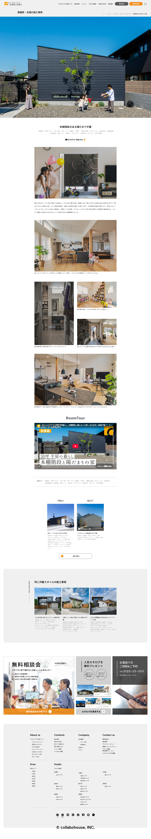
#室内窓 (105, 625)
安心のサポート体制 (37, 754)
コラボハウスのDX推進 (109, 753)
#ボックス (90, 133)
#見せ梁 (49, 546)
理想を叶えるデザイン (37, 744)
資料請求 (105, 741)
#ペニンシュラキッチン (68, 631)
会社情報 (80, 739)
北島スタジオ (59, 797)
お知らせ (80, 747)
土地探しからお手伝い (37, 751)
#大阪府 (92, 622)
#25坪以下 (93, 535)
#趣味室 (97, 537)
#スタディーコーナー (65, 541)
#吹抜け (114, 629)
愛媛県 (116, 13)
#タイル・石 (83, 624)
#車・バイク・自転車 (67, 131)
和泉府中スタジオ (84, 780)
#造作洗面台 (69, 542)
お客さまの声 (102, 4)
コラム (80, 750)
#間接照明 (93, 539)
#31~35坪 (53, 620)
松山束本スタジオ (84, 797)
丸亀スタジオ (83, 789)
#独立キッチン (46, 623)
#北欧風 (64, 629)
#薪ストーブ (60, 539)
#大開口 (69, 625)
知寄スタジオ (108, 786)
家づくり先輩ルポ (59, 744)
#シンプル (37, 628)
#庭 (69, 546)
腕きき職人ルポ (58, 746)
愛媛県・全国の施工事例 (125, 13)
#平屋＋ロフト (48, 131)
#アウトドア (83, 627)
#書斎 (101, 537)
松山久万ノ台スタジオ (85, 799)
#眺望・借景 (66, 624)
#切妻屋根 (84, 535)
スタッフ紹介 (83, 742)
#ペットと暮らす (63, 537)
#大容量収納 (110, 131)
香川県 (33, 778)
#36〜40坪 (65, 535)
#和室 (91, 629)
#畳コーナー (60, 133)
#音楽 (98, 535)
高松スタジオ (83, 786)
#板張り (100, 625)
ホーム (104, 13)
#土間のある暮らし (52, 539)
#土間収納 (53, 133)
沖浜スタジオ (59, 799)
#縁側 (74, 624)
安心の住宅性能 (35, 747)
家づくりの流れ (35, 756)
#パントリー (62, 542)
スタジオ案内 (92, 4)
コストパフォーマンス (37, 749)
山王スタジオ (59, 774)
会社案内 (110, 4)
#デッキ (49, 548)
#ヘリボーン (45, 621)
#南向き (56, 544)
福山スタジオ (108, 774)
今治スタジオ (83, 802)
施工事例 (77, 4)
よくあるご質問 (58, 751)
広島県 (104, 772)
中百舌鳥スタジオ (84, 778)
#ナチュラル (75, 133)
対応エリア (110, 13)
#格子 (78, 624)
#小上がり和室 (86, 539)
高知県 (33, 781)
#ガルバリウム (94, 131)
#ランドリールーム (39, 627)
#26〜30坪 (57, 131)
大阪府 (33, 773)
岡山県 (33, 776)
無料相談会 (106, 739)
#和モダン (69, 629)
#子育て (77, 131)
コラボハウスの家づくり (65, 4)
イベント (84, 4)
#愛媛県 (40, 131)
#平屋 (60, 535)
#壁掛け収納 (84, 131)
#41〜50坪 (80, 622)
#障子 (70, 624)
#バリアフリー (103, 624)
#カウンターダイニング (95, 627)
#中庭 (65, 546)
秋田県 (33, 771)
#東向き (68, 133)
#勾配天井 (83, 133)
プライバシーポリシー (109, 744)
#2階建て (47, 620)
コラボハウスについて (37, 742)
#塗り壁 (49, 541)
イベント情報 (58, 749)
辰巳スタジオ (59, 789)
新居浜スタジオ (84, 804)
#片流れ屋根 (98, 133)
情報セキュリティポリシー (110, 746)
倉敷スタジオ (59, 786)
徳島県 (33, 783)
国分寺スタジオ (84, 791)
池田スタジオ (83, 775)
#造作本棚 (102, 131)
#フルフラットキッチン (57, 546)
